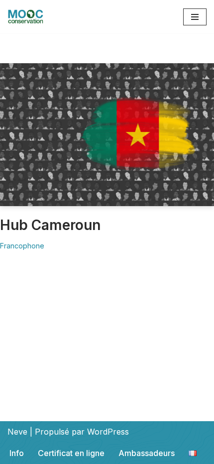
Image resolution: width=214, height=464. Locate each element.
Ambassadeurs (146, 453)
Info (16, 453)
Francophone (22, 245)
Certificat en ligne (71, 453)
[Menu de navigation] (195, 16)
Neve (17, 432)
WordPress (108, 432)
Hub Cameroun (50, 225)
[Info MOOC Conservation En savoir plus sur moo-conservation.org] (25, 16)
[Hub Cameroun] (107, 134)
